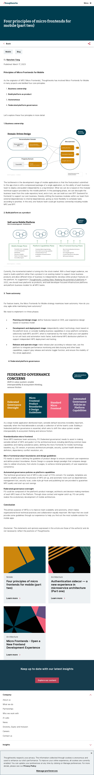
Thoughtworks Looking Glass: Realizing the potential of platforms (56, 279)
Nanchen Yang (13, 60)
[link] (47, 680)
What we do (8, 704)
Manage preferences (47, 771)
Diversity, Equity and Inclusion (15, 727)
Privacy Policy (30, 766)
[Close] (91, 753)
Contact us (7, 736)
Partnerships (8, 709)
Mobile (8, 52)
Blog (19, 52)
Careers (6, 731)
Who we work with (11, 713)
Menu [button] (86, 3)
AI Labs (6, 718)
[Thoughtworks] (10, 3)
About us (7, 700)
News (5, 722)
